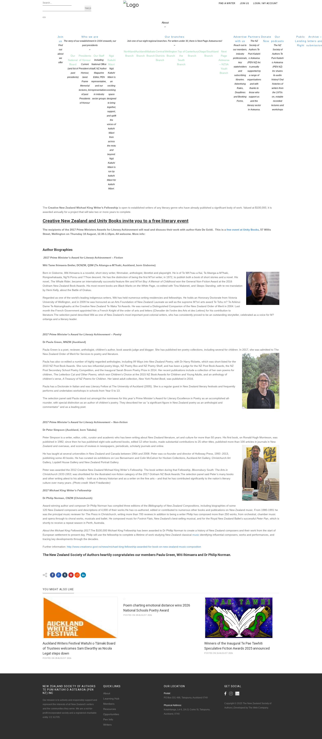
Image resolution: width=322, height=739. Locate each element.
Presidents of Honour (85, 79)
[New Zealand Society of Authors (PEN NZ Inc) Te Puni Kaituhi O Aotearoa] (131, 4)
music (195, 534)
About (165, 22)
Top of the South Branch (181, 58)
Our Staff (99, 77)
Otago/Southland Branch (209, 53)
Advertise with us (240, 68)
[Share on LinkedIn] (83, 575)
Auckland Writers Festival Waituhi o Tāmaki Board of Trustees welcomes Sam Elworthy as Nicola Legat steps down (79, 648)
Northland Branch (129, 53)
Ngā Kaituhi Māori (111, 122)
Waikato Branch (150, 53)
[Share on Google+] (58, 575)
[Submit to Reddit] (77, 575)
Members (108, 703)
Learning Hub (111, 698)
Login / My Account (265, 3)
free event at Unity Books (243, 229)
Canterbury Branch (192, 53)
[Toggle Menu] (44, 17)
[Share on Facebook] (52, 575)
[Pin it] (71, 575)
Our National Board (73, 66)
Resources (109, 709)
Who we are (90, 41)
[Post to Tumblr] (64, 575)
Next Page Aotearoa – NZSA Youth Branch (224, 62)
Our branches (174, 38)
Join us (61, 49)
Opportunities (111, 714)
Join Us (244, 3)
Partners (254, 73)
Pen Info (108, 719)
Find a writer (227, 3)
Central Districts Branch (160, 56)
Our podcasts (277, 73)
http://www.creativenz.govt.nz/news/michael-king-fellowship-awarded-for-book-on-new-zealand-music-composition (134, 546)
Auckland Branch (140, 53)
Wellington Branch (171, 53)
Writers (107, 724)
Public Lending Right (300, 41)
